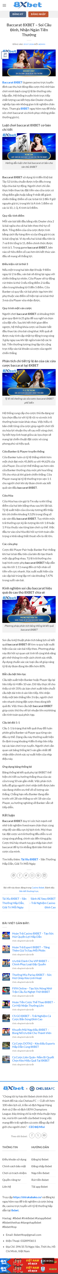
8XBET (25, 108)
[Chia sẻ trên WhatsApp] (13, 875)
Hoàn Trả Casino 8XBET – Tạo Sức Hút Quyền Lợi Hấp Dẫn (33, 935)
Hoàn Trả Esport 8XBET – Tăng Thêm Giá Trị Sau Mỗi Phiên (31, 949)
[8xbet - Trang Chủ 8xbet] (29, 5)
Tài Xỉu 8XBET (29, 859)
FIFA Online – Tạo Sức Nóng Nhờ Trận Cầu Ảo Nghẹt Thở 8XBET (32, 990)
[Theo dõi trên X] (38, 1135)
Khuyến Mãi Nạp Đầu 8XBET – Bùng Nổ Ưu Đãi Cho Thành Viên (31, 1031)
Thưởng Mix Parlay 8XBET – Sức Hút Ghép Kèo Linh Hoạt (32, 976)
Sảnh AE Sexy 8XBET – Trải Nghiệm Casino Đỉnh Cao (42, 903)
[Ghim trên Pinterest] (38, 875)
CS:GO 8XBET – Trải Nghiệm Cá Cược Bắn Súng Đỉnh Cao (31, 1017)
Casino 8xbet (38, 887)
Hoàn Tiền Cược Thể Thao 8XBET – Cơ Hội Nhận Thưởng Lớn (33, 1004)
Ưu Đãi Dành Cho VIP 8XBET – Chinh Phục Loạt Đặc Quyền (30, 962)
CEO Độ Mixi (37, 1127)
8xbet (15, 1210)
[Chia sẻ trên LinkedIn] (44, 875)
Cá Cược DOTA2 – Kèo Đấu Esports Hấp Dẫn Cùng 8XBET (33, 1045)
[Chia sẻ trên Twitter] (26, 875)
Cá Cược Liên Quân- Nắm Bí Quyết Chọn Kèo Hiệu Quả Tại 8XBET (33, 1059)
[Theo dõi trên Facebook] (32, 1135)
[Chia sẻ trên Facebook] (20, 875)
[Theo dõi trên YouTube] (44, 1135)
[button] (4, 5)
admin (42, 44)
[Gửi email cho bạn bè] (32, 875)
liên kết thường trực (29, 891)
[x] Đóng (48, 1260)
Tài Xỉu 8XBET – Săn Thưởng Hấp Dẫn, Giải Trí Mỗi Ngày (14, 903)
